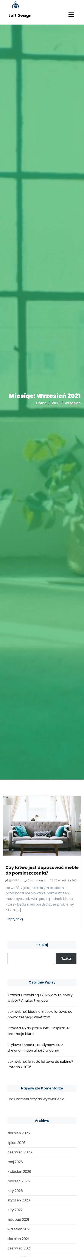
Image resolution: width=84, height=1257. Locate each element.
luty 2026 (15, 1190)
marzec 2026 (19, 1181)
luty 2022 (15, 1209)
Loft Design (20, 15)
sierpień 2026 (19, 1133)
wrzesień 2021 (19, 1229)
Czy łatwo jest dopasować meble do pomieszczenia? (42, 870)
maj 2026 (15, 1161)
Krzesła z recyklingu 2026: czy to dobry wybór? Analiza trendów (40, 998)
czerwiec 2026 (20, 1152)
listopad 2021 (18, 1219)
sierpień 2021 (18, 1238)
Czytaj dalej (14, 919)
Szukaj (42, 944)
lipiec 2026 (16, 1142)
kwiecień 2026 (19, 1171)
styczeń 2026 (19, 1200)
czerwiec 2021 (19, 1248)
